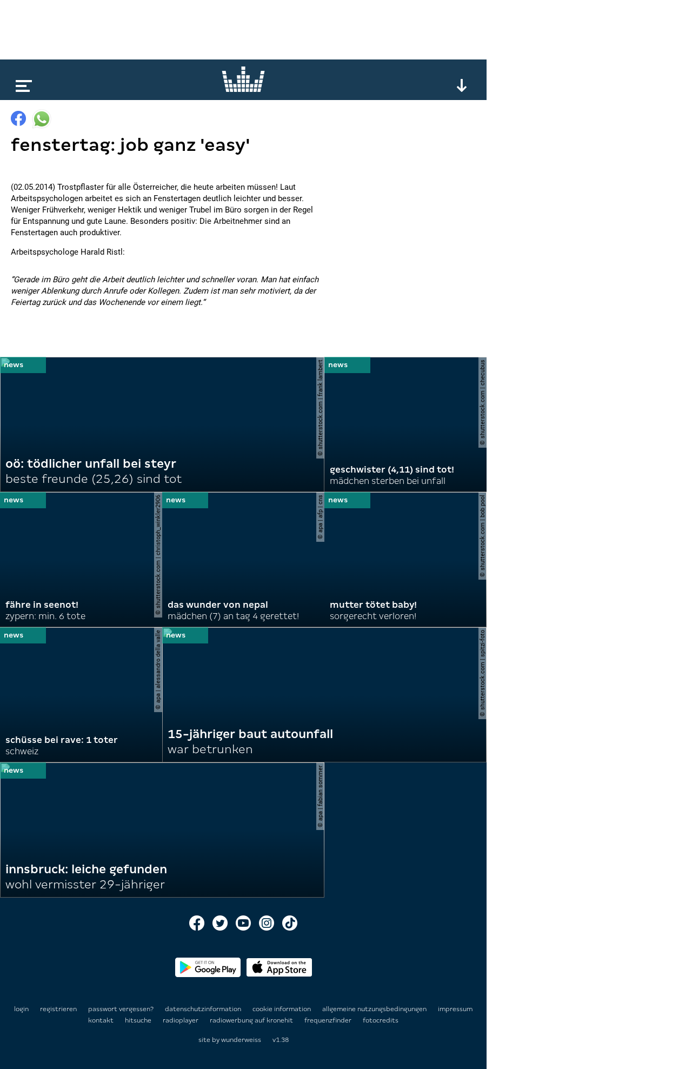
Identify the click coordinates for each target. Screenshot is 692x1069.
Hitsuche (139, 1020)
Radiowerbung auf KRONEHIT (252, 1020)
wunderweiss (241, 1040)
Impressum (455, 1009)
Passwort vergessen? (121, 1009)
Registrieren (58, 1009)
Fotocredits (380, 1020)
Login (21, 1009)
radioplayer (181, 1020)
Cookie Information (282, 1009)
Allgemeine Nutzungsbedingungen (375, 1009)
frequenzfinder (328, 1020)
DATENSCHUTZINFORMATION (204, 1009)
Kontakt (101, 1020)
